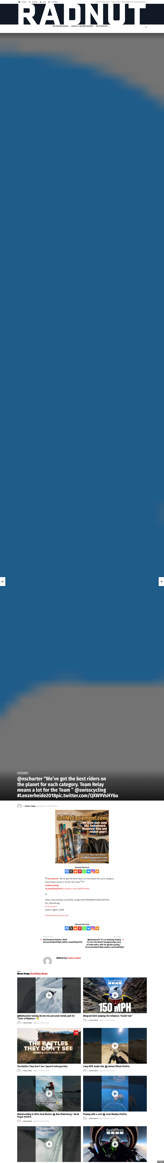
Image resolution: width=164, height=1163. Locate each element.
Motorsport (102, 26)
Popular (34, 2)
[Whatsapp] (84, 871)
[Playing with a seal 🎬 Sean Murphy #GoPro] (115, 1094)
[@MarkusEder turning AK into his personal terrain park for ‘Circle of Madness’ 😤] (49, 995)
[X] (71, 871)
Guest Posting (100, 2)
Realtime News (39, 973)
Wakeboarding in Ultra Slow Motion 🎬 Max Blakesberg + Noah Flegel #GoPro (48, 1115)
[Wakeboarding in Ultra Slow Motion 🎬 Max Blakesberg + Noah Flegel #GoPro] (49, 1094)
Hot (44, 2)
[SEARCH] (146, 27)
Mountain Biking (60, 26)
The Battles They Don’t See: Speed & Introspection (42, 1066)
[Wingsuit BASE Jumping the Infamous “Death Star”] (115, 995)
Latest (23, 2)
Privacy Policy (115, 2)
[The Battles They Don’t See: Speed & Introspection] (49, 1046)
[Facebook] (67, 871)
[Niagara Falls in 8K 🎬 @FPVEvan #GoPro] (49, 1144)
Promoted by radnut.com (57, 915)
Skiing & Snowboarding (82, 26)
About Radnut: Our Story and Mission (133, 2)
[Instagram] (93, 871)
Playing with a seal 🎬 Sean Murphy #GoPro (105, 1114)
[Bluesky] (88, 871)
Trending (54, 2)
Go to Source (51, 906)
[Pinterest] (80, 871)
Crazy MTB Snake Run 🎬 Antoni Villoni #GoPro (106, 1066)
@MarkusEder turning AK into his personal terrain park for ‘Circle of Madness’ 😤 (46, 1017)
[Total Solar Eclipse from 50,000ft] (115, 1144)
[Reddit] (75, 871)
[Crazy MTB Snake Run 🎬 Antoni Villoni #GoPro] (115, 1046)
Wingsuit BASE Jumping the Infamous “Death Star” (108, 1015)
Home (108, 2)
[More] (97, 871)
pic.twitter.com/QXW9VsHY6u (76, 888)
